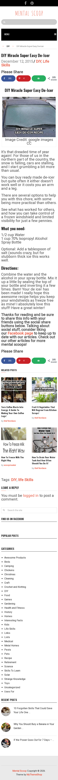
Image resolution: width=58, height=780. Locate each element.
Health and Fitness (14, 607)
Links (7, 633)
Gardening (9, 603)
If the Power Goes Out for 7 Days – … (34, 739)
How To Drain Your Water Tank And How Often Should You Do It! (43, 460)
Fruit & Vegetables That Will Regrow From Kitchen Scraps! (44, 410)
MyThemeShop (34, 774)
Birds (7, 561)
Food (7, 595)
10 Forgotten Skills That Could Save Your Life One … (33, 710)
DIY (8, 46)
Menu (6, 34)
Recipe (8, 658)
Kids (6, 624)
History (8, 612)
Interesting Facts (13, 620)
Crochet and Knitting (15, 586)
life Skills (25, 480)
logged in (31, 495)
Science (8, 666)
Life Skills (9, 628)
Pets (7, 653)
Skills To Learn (12, 670)
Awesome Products (15, 557)
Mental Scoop (29, 13)
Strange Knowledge (15, 679)
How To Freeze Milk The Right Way (12, 459)
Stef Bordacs (10, 421)
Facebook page (20, 333)
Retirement (10, 662)
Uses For (9, 691)
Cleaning (9, 578)
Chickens (9, 570)
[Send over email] (39, 78)
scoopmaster (10, 465)
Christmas (9, 574)
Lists (7, 637)
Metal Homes (11, 645)
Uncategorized (12, 687)
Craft (7, 582)
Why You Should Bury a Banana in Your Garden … (34, 726)
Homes (8, 616)
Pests (7, 649)
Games (8, 599)
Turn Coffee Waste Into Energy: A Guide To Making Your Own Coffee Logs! (12, 411)
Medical (8, 641)
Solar (7, 674)
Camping (9, 566)
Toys (7, 683)
